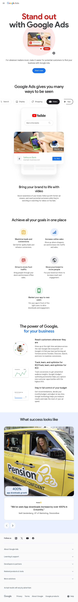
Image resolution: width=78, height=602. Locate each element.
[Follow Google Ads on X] (21, 538)
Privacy (19, 596)
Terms (27, 596)
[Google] (8, 596)
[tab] (20, 101)
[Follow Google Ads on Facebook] (33, 538)
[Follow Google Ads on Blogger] (16, 538)
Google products (52, 596)
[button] (39, 549)
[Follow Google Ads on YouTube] (27, 538)
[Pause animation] (53, 54)
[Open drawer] (3, 3)
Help (72, 596)
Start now (39, 71)
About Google (37, 596)
